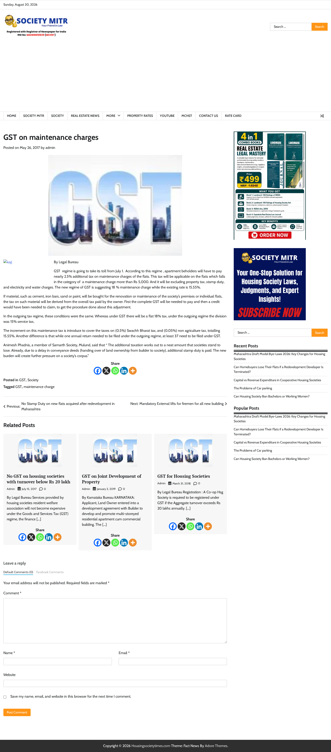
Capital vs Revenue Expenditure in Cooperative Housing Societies (277, 380)
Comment (12, 593)
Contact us (208, 116)
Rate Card (233, 116)
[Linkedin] (124, 371)
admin (50, 147)
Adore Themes (216, 746)
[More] (133, 371)
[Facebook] (98, 371)
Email (124, 653)
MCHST (186, 116)
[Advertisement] (165, 77)
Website (9, 675)
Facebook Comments (50, 572)
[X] (106, 371)
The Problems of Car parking (253, 388)
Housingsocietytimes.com (150, 746)
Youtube (167, 116)
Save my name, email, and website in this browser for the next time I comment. (70, 696)
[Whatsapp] (115, 371)
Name (9, 653)
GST (22, 380)
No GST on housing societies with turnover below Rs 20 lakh (38, 478)
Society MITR (33, 116)
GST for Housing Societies (183, 476)
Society (57, 116)
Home (11, 116)
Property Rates (140, 116)
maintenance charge (39, 387)
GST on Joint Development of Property (111, 478)
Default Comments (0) (18, 572)
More (110, 116)
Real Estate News (85, 116)
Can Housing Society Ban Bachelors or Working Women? (272, 396)
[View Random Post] (322, 116)
